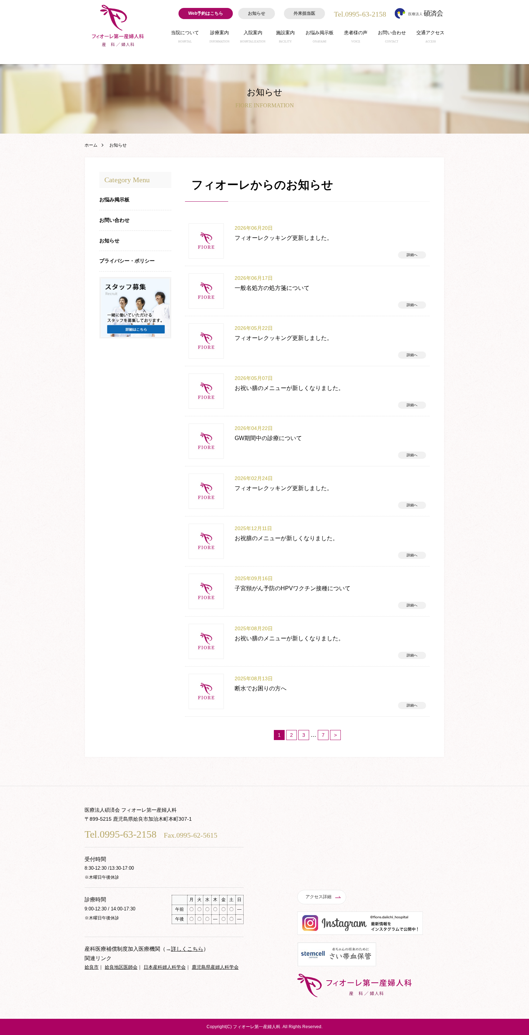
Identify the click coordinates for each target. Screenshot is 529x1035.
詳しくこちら (187, 949)
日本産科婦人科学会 (165, 967)
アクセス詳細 (318, 896)
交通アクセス (430, 37)
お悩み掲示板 (320, 37)
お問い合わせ (392, 37)
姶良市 (92, 967)
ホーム (91, 145)
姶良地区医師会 (121, 967)
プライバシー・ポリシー (127, 261)
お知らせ (256, 13)
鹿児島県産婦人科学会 (215, 967)
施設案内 (285, 37)
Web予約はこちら (205, 13)
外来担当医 (304, 13)
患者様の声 (355, 37)
